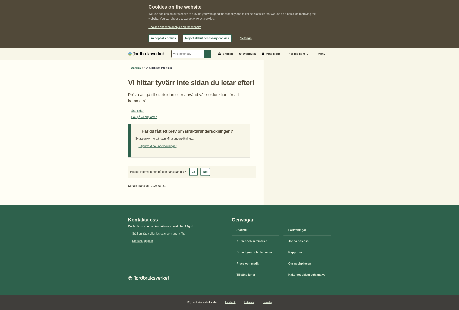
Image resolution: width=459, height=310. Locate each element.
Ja (193, 171)
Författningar (297, 230)
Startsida (136, 67)
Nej (205, 171)
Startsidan (137, 110)
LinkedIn (267, 302)
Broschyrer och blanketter (254, 252)
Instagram (249, 302)
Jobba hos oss (298, 241)
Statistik (241, 230)
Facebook (230, 302)
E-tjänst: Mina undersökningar (157, 146)
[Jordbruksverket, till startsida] (146, 54)
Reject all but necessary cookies (207, 38)
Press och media (247, 263)
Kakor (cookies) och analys (306, 274)
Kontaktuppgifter (142, 240)
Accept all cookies (163, 38)
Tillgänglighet (245, 274)
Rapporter (295, 252)
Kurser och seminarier (251, 241)
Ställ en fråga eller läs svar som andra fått (158, 233)
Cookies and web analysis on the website (174, 27)
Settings (246, 38)
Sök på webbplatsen (144, 117)
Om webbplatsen (299, 263)
